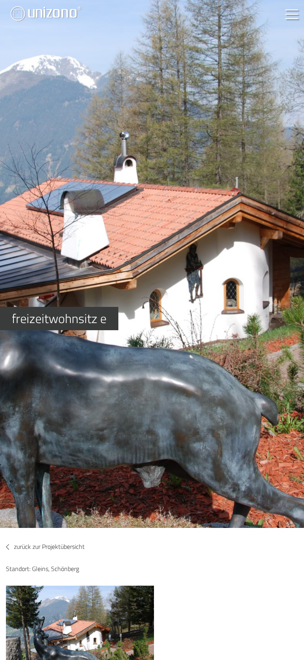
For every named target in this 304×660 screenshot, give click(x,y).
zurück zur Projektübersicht (49, 546)
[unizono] (45, 14)
